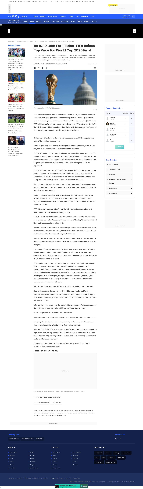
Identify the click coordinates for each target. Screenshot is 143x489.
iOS (65, 415)
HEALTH (52, 1)
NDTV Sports (38, 413)
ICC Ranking (34, 468)
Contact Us (76, 478)
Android (59, 415)
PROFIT (20, 1)
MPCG (86, 1)
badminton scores (79, 410)
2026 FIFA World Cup (22, 41)
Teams (79, 21)
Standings (65, 21)
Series (32, 452)
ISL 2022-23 (56, 452)
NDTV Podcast (52, 16)
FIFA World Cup (13, 21)
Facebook (52, 413)
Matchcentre (57, 468)
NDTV (10, 1)
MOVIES (28, 1)
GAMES (62, 1)
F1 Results (89, 410)
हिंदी (24, 1)
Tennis (71, 16)
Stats (73, 21)
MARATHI (91, 1)
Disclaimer (37, 478)
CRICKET (34, 1)
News (32, 21)
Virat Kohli (112, 174)
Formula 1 (63, 16)
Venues (12, 468)
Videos (38, 21)
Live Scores (13, 452)
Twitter (68, 413)
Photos (32, 458)
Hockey (116, 453)
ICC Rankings (113, 188)
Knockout (55, 21)
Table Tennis (110, 462)
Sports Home (11, 41)
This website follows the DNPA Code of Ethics (83, 481)
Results (32, 455)
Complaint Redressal (57, 478)
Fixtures (46, 21)
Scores (25, 21)
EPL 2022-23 (77, 452)
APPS (73, 1)
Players (87, 21)
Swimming (99, 462)
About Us (19, 478)
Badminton (84, 16)
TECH (56, 1)
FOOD (39, 1)
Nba (103, 457)
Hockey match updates (66, 410)
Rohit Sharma (113, 193)
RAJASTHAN (79, 1)
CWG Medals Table (114, 169)
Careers (68, 478)
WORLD (15, 1)
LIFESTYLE (45, 1)
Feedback (28, 478)
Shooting (121, 457)
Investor (45, 478)
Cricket (35, 16)
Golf (77, 16)
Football (42, 16)
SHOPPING (68, 1)
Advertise (11, 478)
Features (33, 461)
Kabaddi (111, 457)
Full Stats (120, 146)
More (94, 21)
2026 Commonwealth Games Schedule (117, 181)
